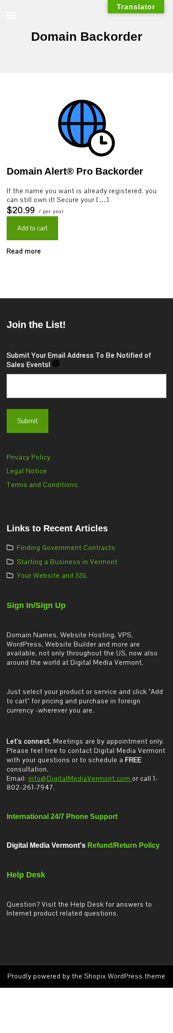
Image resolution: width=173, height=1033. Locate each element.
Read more (24, 251)
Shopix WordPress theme (124, 976)
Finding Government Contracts (66, 547)
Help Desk (26, 874)
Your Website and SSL (52, 575)
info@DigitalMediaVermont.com (80, 778)
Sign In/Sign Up (36, 605)
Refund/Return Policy (123, 845)
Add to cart (32, 228)
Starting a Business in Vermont (67, 561)
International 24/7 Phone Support (62, 816)
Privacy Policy (29, 457)
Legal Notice (27, 471)
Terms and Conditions (42, 484)
